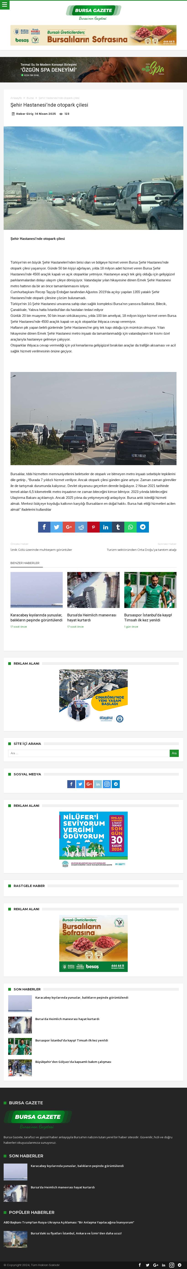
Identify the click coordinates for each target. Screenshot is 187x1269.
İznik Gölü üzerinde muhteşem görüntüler (41, 546)
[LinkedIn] (98, 784)
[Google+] (89, 784)
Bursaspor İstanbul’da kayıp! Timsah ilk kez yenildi (148, 617)
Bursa (30, 98)
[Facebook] (71, 784)
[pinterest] (93, 527)
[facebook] (44, 527)
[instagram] (107, 784)
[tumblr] (118, 527)
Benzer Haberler (24, 563)
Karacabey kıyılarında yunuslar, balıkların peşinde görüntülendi (36, 617)
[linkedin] (106, 527)
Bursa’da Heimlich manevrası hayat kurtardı (91, 617)
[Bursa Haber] (93, 5)
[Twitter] (80, 784)
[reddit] (81, 527)
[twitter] (56, 527)
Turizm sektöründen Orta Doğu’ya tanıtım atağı (142, 546)
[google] (69, 527)
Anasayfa (16, 98)
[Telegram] (116, 784)
